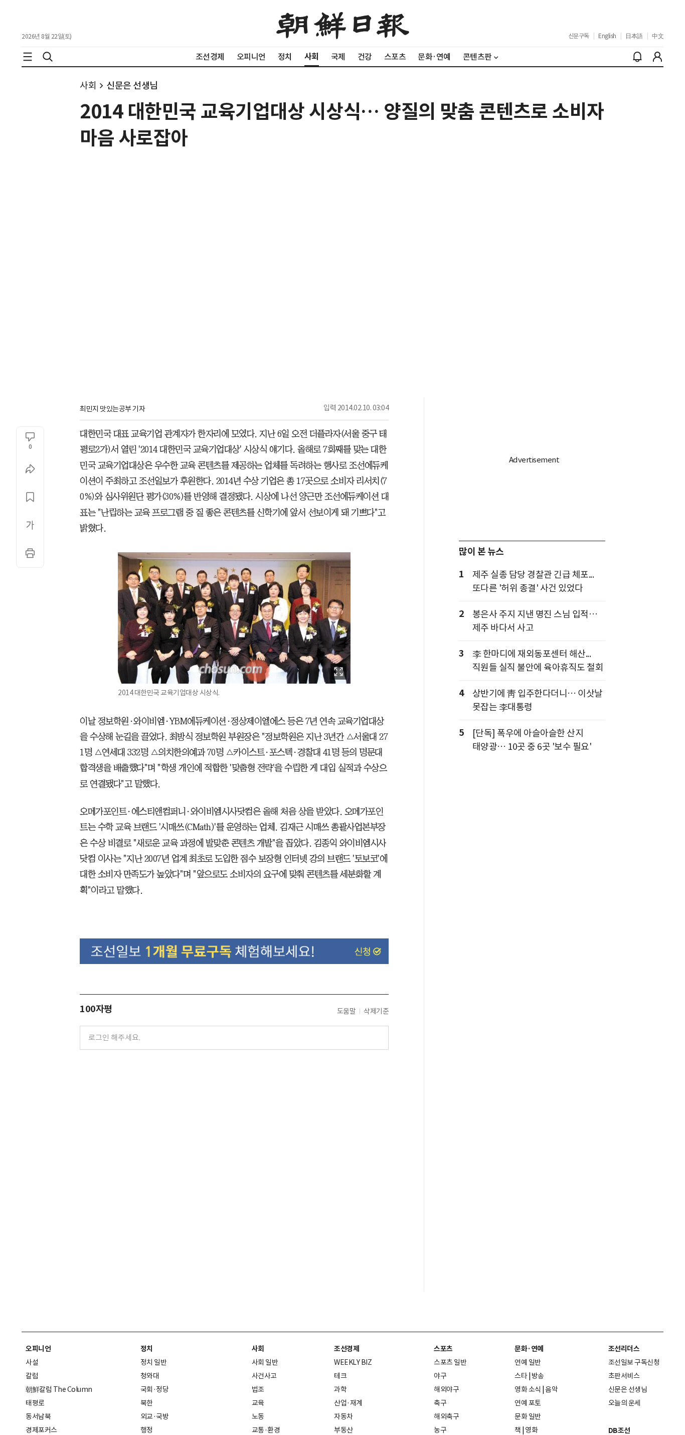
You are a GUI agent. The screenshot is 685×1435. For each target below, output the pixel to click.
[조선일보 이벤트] (234, 951)
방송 (538, 1375)
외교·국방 (154, 1416)
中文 (657, 36)
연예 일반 (528, 1362)
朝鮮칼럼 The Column (59, 1389)
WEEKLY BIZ (353, 1362)
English (607, 36)
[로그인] (657, 57)
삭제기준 (376, 1011)
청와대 (149, 1375)
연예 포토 (528, 1402)
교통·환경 (266, 1429)
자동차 (343, 1416)
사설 (32, 1362)
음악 (551, 1389)
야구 (440, 1375)
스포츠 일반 (450, 1362)
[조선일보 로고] (342, 23)
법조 (258, 1389)
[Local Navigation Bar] (28, 57)
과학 (340, 1389)
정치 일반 (153, 1362)
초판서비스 (624, 1375)
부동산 (343, 1429)
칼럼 (32, 1375)
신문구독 (578, 36)
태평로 (35, 1402)
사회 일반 (265, 1362)
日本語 (634, 36)
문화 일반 (528, 1416)
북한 (146, 1402)
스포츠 (443, 1348)
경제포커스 (41, 1429)
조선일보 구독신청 (634, 1362)
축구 (440, 1402)
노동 (258, 1416)
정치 (146, 1348)
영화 (531, 1429)
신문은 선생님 (132, 85)
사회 (88, 85)
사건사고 (264, 1375)
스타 (521, 1375)
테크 (340, 1375)
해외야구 (446, 1389)
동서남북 (38, 1416)
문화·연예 (529, 1348)
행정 (146, 1429)
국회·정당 (154, 1389)
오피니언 (38, 1348)
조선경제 (346, 1348)
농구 (440, 1429)
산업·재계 (348, 1402)
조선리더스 (624, 1348)
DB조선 (619, 1430)
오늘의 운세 (624, 1402)
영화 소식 (528, 1389)
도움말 (346, 1011)
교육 (258, 1402)
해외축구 (446, 1416)
